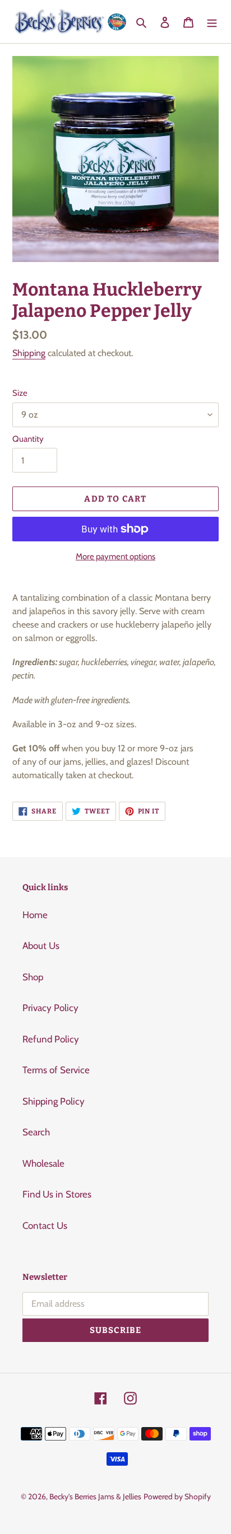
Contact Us (44, 1225)
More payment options (115, 556)
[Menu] (212, 22)
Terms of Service (56, 1069)
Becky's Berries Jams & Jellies (95, 1496)
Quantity (28, 439)
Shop (32, 977)
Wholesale (43, 1163)
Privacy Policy (50, 1007)
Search (36, 1132)
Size (19, 393)
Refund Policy (50, 1039)
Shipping (28, 353)
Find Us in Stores (56, 1194)
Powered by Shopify (177, 1496)
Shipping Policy (53, 1101)
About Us (40, 945)
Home (35, 914)
